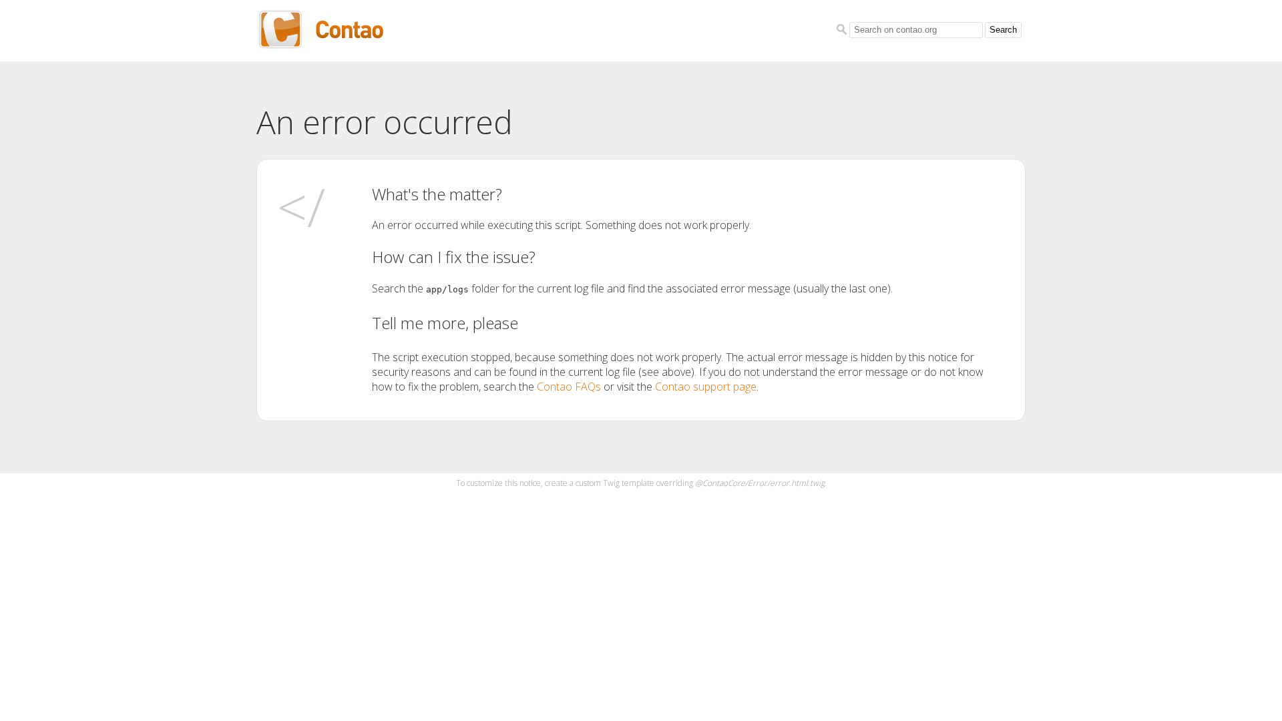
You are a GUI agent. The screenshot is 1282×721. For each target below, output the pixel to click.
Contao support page (706, 386)
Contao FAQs (569, 386)
